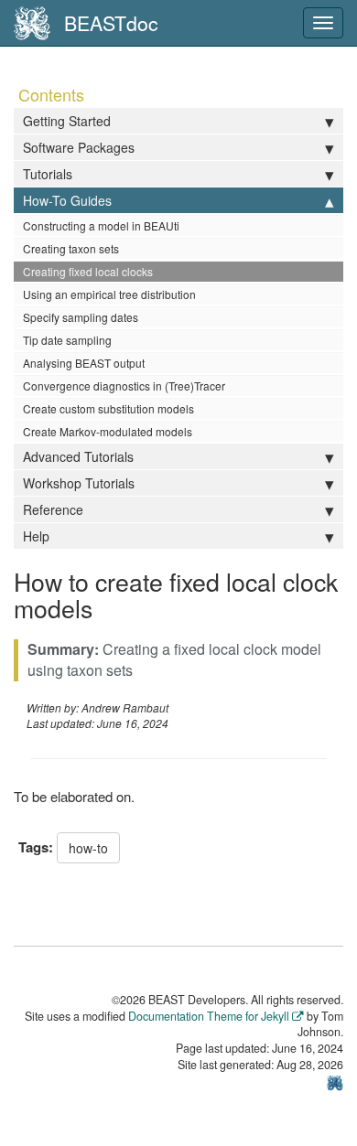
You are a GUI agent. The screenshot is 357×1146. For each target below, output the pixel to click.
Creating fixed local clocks (88, 271)
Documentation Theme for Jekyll (208, 1016)
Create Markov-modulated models (107, 431)
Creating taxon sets (71, 248)
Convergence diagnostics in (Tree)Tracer (124, 385)
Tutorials (47, 174)
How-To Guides (67, 200)
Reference (53, 509)
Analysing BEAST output (84, 362)
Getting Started (67, 121)
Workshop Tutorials (79, 483)
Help (36, 536)
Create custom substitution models (108, 408)
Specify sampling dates (80, 317)
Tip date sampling (67, 340)
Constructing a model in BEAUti (101, 225)
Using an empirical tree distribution (109, 294)
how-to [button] (88, 848)
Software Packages (79, 147)
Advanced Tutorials (78, 456)
